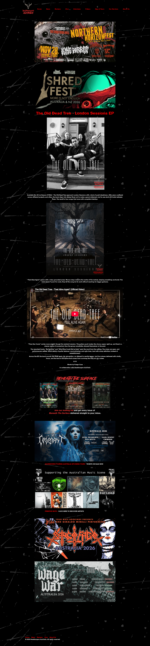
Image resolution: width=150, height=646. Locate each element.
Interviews (77, 9)
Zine (67, 9)
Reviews (58, 9)
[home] (28, 9)
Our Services (113, 9)
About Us (126, 9)
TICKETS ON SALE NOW (94, 464)
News (48, 9)
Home (39, 9)
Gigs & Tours (99, 9)
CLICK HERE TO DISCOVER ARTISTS (71, 511)
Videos (87, 9)
